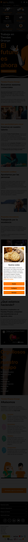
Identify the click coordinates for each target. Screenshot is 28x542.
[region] (14, 271)
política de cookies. (9, 279)
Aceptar (14, 284)
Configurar (14, 288)
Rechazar (14, 292)
